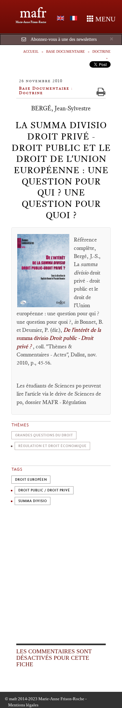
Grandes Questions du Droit (44, 435)
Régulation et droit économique (52, 446)
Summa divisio (32, 501)
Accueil (31, 51)
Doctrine (101, 51)
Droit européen (31, 480)
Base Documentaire (65, 51)
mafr (33, 13)
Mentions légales (23, 704)
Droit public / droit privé (44, 490)
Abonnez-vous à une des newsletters (64, 39)
